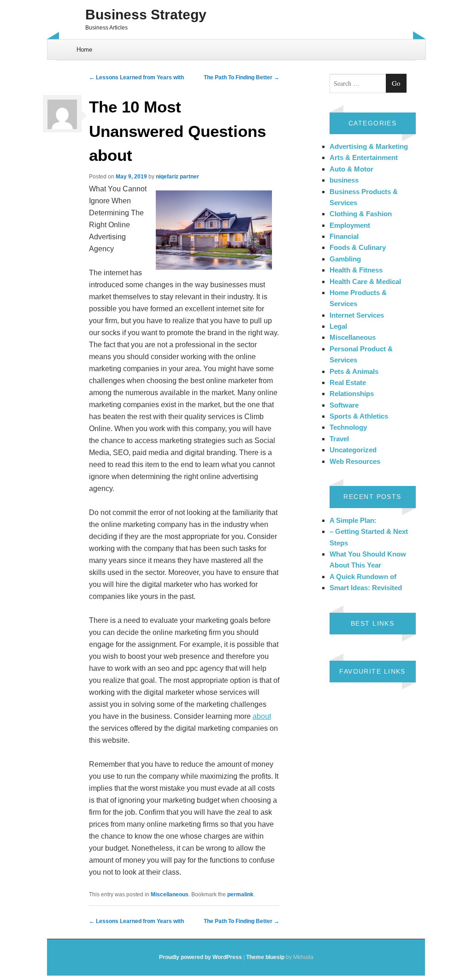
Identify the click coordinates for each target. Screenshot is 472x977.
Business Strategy (145, 14)
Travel (339, 439)
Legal (338, 326)
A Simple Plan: (353, 520)
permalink (240, 894)
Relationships (352, 393)
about (262, 716)
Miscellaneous (170, 894)
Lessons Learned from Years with (136, 77)
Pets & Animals (354, 371)
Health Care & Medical (365, 281)
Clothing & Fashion (361, 214)
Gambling (345, 259)
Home (84, 49)
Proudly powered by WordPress (200, 957)
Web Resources (355, 461)
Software (344, 405)
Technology (348, 427)
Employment (350, 225)
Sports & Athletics (359, 416)
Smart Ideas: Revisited (366, 588)
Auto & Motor (351, 169)
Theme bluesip (265, 957)
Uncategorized (353, 450)
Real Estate (348, 382)
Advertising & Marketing (369, 146)
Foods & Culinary (358, 247)
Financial (344, 236)
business (344, 180)
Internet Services (357, 315)
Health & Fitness (356, 270)
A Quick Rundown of (363, 576)
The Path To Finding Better (241, 77)
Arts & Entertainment (364, 157)
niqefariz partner (177, 176)
